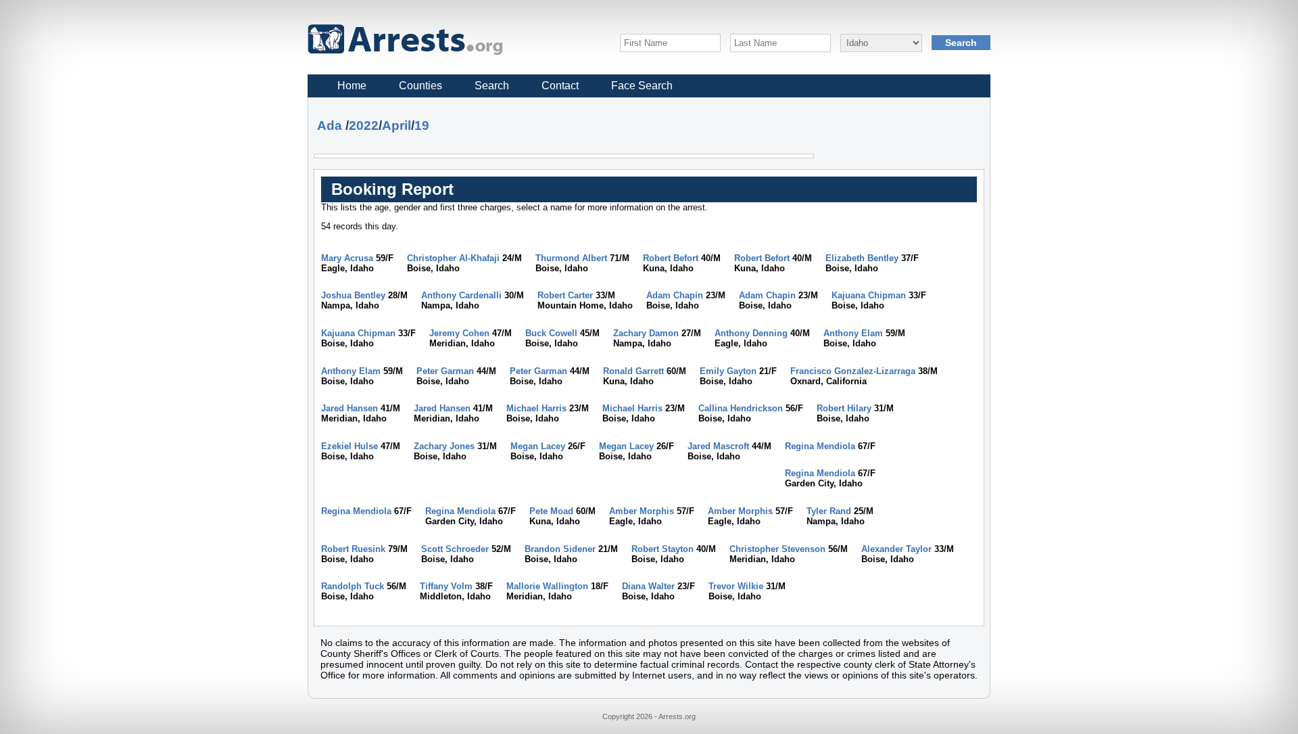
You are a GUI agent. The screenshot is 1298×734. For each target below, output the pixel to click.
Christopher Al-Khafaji (453, 258)
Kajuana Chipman (869, 295)
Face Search (642, 85)
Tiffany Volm (446, 586)
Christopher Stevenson (777, 549)
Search (492, 85)
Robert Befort (670, 258)
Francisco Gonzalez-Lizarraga (852, 371)
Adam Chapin (674, 295)
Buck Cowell (551, 333)
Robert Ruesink (353, 549)
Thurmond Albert (571, 258)
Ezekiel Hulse (349, 446)
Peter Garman (445, 371)
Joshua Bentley (353, 295)
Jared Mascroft (718, 446)
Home (351, 85)
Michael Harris (536, 408)
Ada (329, 125)
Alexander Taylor (896, 549)
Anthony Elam (853, 333)
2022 (364, 125)
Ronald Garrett (633, 371)
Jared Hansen (349, 408)
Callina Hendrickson (740, 408)
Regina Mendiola (820, 446)
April (396, 125)
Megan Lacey (537, 446)
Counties (420, 85)
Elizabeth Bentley (861, 258)
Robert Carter (565, 295)
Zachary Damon (646, 333)
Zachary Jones (444, 446)
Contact (560, 85)
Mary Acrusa (347, 258)
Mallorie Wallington (547, 586)
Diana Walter (648, 586)
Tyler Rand (829, 511)
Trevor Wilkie (735, 586)
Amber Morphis (641, 511)
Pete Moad (551, 511)
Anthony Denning (751, 333)
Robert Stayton (662, 549)
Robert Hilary (844, 408)
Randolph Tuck (352, 586)
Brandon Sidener (560, 549)
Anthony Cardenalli (461, 295)
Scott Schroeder (455, 549)
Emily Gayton (728, 371)
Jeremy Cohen (459, 333)
